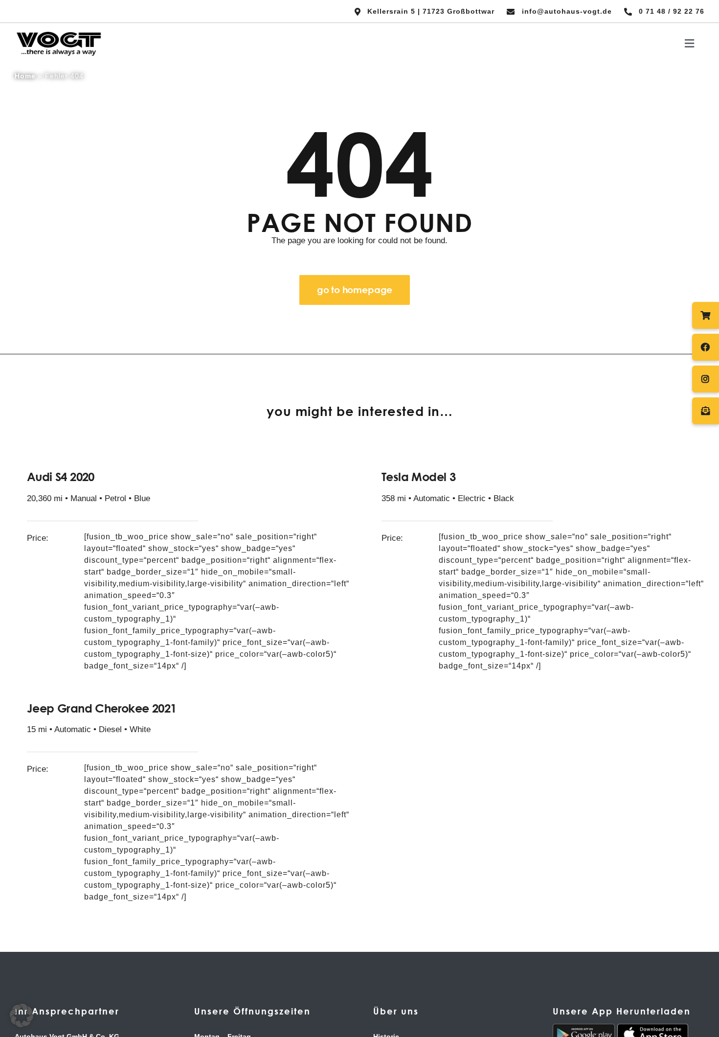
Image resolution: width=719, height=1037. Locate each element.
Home (25, 76)
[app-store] (652, 1028)
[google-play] (584, 1028)
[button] (21, 1015)
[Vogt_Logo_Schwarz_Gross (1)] (59, 32)
